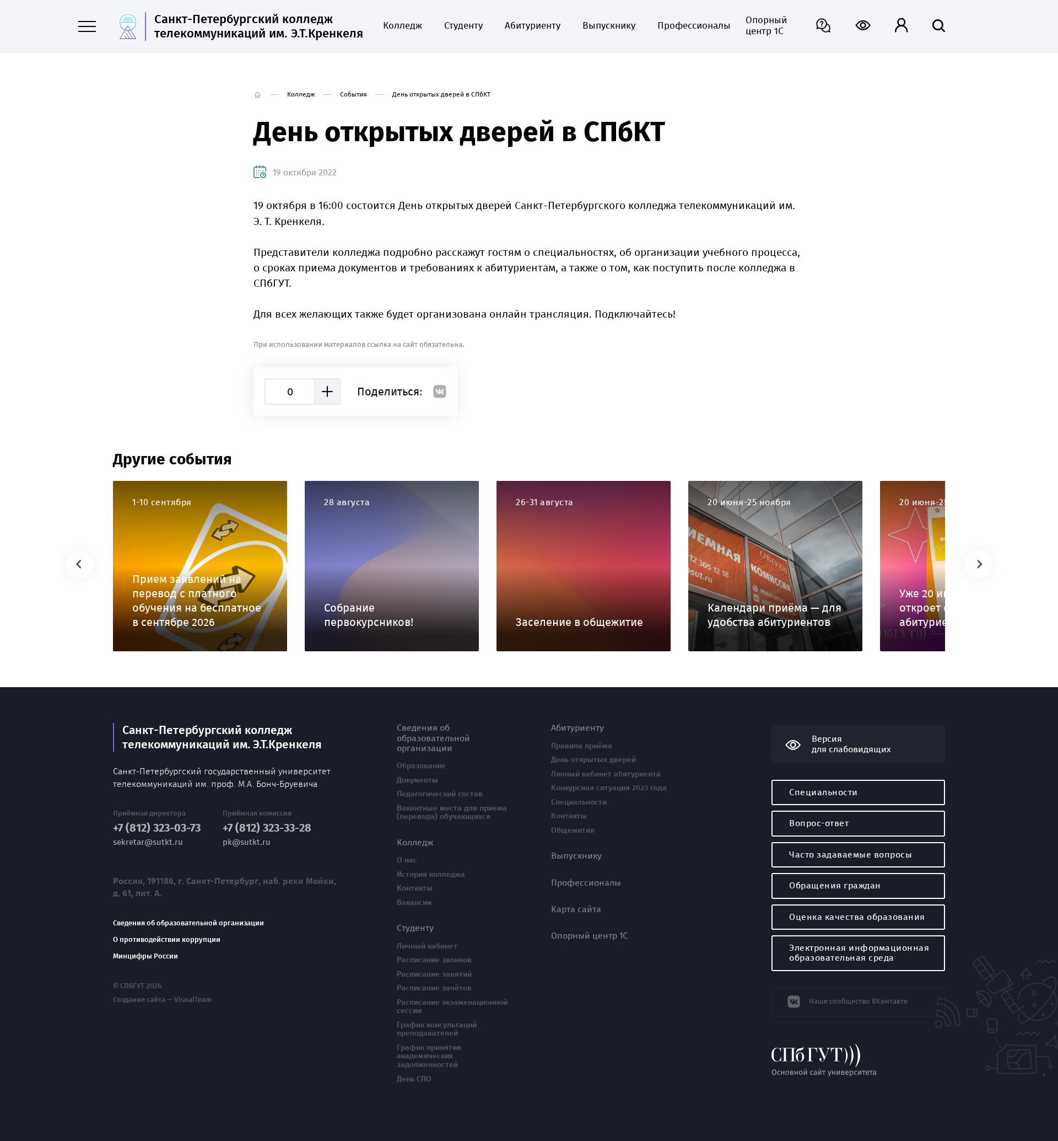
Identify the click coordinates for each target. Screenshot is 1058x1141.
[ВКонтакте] (439, 391)
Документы (417, 780)
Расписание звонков (434, 960)
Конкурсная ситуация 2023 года (609, 788)
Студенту (463, 25)
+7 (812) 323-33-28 (267, 828)
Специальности (579, 802)
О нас (407, 860)
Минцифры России (145, 956)
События (353, 94)
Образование (421, 766)
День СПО (414, 1079)
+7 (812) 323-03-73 (157, 828)
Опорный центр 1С (766, 26)
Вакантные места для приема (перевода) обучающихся (452, 812)
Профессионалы (690, 25)
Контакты (415, 888)
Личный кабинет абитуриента (606, 774)
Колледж (402, 25)
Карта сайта (576, 909)
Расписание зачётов (434, 988)
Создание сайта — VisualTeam (162, 1000)
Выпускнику (608, 25)
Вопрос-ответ (819, 823)
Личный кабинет (427, 946)
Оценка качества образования (857, 917)
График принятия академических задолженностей (429, 1056)
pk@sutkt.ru (247, 842)
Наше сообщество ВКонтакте (858, 1001)
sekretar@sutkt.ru (148, 842)
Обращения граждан (835, 885)
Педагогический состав (440, 794)
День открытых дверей (593, 760)
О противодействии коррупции (166, 940)
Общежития (573, 830)
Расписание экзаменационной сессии (452, 1006)
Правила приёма (581, 746)
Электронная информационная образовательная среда (859, 952)
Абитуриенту (532, 25)
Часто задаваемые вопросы (850, 854)
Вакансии (414, 902)
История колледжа (431, 874)
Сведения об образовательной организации (188, 923)
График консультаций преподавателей (437, 1029)
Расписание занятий (434, 974)
